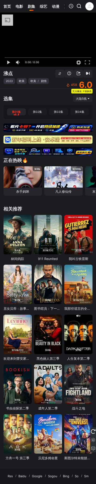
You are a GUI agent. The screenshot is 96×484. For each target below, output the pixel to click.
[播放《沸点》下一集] (88, 74)
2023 (9, 81)
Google (37, 476)
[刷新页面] (93, 431)
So (77, 476)
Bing (66, 476)
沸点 (8, 73)
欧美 (21, 81)
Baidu (22, 476)
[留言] (93, 448)
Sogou (52, 476)
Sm (86, 476)
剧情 (44, 81)
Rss (10, 476)
